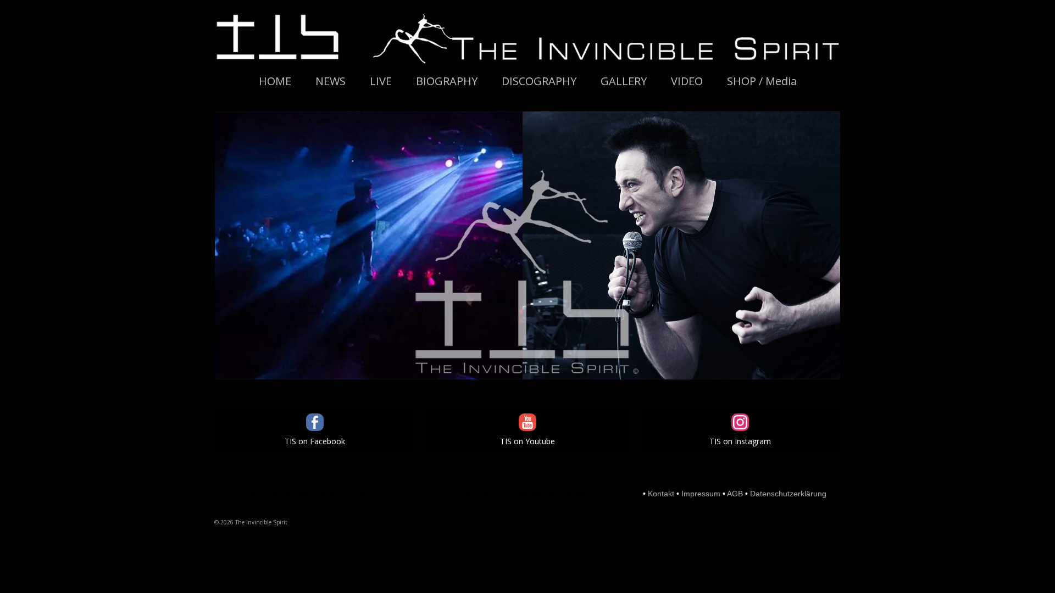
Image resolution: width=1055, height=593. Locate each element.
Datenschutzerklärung (788, 493)
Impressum (700, 493)
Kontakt (661, 493)
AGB (735, 493)
